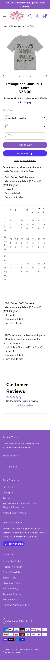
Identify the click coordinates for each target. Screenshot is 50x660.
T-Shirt (10, 110)
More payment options (25, 160)
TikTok (6, 498)
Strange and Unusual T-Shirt (23, 26)
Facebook (8, 487)
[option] (25, 52)
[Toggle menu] (4, 16)
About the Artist (12, 561)
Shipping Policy (11, 583)
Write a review (25, 405)
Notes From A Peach (14, 513)
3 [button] (26, 76)
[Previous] (4, 76)
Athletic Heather (17, 118)
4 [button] (30, 76)
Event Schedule (11, 572)
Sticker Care (9, 577)
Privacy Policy (10, 599)
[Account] (37, 15)
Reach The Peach (12, 566)
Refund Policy (10, 588)
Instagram (8, 492)
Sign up (13, 466)
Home (5, 26)
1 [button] (19, 76)
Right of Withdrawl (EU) (16, 605)
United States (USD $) (16, 621)
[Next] (46, 76)
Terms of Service (12, 594)
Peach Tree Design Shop (28, 649)
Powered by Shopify (11, 652)
